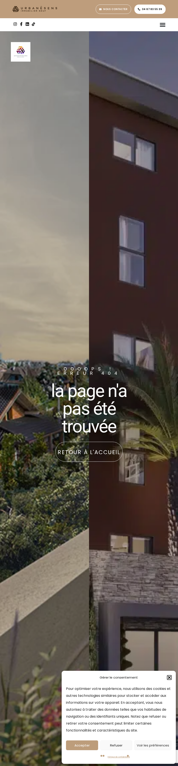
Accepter (82, 745)
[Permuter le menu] (163, 25)
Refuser (116, 745)
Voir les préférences (153, 745)
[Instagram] (15, 24)
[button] (169, 677)
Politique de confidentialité (119, 757)
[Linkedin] (27, 24)
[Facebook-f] (21, 24)
